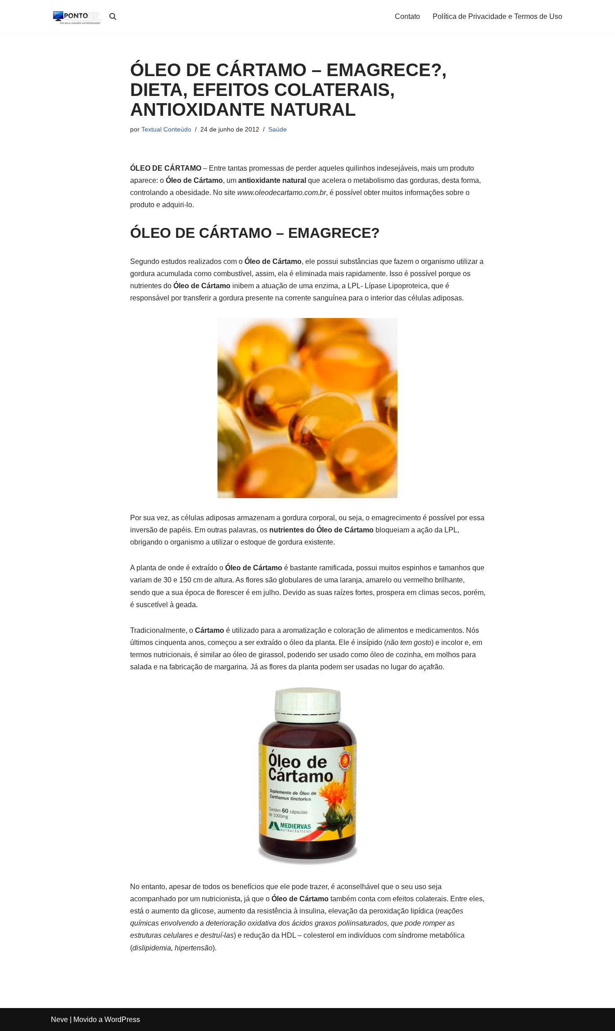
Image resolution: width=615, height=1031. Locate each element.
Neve (59, 1019)
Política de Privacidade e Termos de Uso (497, 16)
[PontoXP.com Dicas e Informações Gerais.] (78, 16)
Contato (407, 16)
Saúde (277, 129)
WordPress (122, 1019)
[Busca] (112, 16)
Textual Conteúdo (166, 129)
